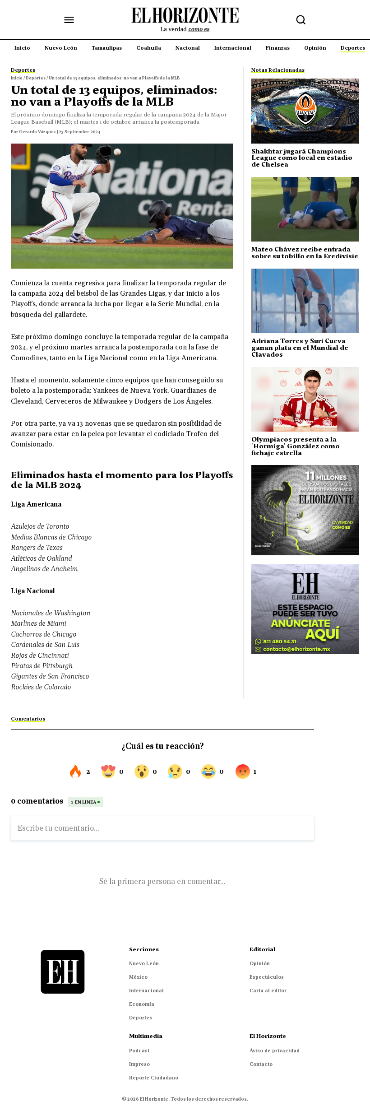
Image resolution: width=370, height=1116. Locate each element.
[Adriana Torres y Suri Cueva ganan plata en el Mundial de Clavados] (305, 301)
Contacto (261, 1064)
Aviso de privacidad (275, 1050)
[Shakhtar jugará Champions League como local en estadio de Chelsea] (305, 111)
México (138, 977)
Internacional (146, 990)
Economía (141, 1004)
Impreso (139, 1064)
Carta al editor (268, 990)
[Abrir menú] (69, 20)
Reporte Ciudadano (153, 1077)
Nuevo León (144, 963)
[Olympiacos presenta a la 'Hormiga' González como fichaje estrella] (305, 399)
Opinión (260, 963)
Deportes (140, 1017)
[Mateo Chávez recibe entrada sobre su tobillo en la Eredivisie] (305, 209)
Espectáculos (267, 977)
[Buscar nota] (301, 20)
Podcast (139, 1050)
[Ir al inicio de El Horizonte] (185, 20)
